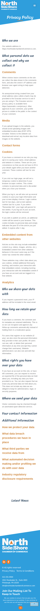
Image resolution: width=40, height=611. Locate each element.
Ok (21, 608)
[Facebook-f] (8, 562)
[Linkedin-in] (4, 562)
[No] (34, 604)
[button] (34, 5)
